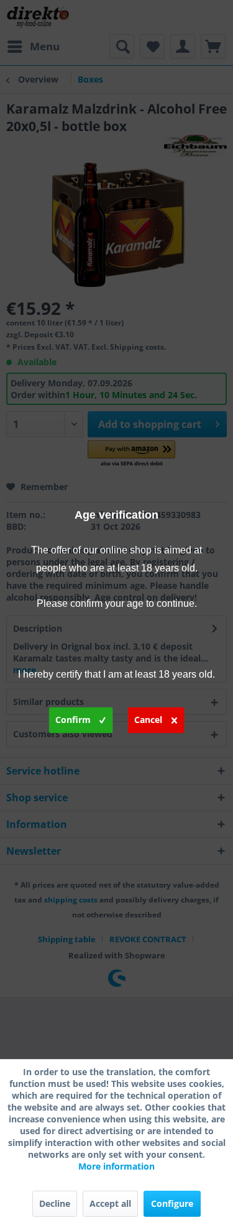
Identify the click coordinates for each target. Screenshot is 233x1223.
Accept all (110, 1203)
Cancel (148, 719)
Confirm (73, 719)
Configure (172, 1203)
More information (116, 1166)
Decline (54, 1203)
